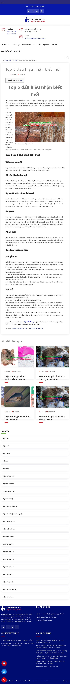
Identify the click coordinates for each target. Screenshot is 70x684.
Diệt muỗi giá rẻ (8, 536)
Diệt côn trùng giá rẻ (10, 506)
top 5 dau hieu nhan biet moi (34, 328)
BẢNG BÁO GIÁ (6, 51)
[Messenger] (4, 663)
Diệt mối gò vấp (8, 582)
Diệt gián (6, 461)
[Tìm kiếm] (67, 57)
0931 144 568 (11, 34)
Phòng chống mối (8, 491)
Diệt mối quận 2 (8, 551)
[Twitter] (29, 11)
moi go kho (20, 328)
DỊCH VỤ (46, 45)
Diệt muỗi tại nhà (8, 529)
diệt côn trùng (29, 322)
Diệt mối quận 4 (8, 559)
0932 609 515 (11, 31)
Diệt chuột (6, 453)
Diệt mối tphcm (8, 597)
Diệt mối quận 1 (8, 544)
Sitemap (66, 681)
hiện (21, 80)
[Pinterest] (42, 11)
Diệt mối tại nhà (8, 483)
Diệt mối (5, 438)
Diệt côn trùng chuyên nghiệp (13, 514)
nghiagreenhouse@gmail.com (35, 38)
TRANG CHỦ (5, 45)
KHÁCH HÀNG (26, 45)
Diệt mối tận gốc (8, 476)
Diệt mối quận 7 (8, 574)
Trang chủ (8, 60)
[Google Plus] (37, 11)
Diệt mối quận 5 (8, 567)
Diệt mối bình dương (9, 589)
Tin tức (15, 60)
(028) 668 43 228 (51, 617)
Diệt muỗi (6, 446)
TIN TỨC (54, 45)
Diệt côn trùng (8, 499)
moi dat (14, 328)
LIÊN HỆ (17, 51)
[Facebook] (33, 11)
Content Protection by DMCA (40, 681)
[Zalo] (4, 672)
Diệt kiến (6, 468)
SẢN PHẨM (37, 45)
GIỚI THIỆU (16, 45)
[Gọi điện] (4, 680)
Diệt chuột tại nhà (9, 521)
